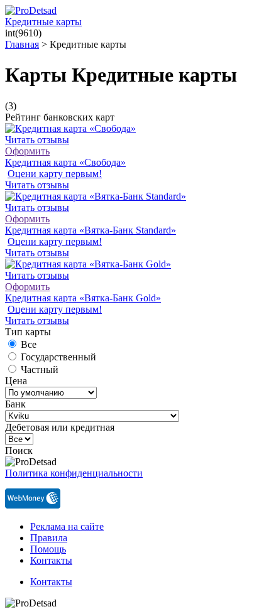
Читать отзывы (37, 139)
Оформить (27, 151)
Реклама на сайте (67, 526)
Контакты (51, 560)
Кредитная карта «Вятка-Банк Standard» (90, 230)
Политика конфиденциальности (74, 473)
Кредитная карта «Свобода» (65, 162)
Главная (22, 44)
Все (28, 344)
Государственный (58, 357)
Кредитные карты (43, 21)
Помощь (48, 549)
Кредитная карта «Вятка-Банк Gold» (83, 298)
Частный (39, 369)
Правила (48, 537)
